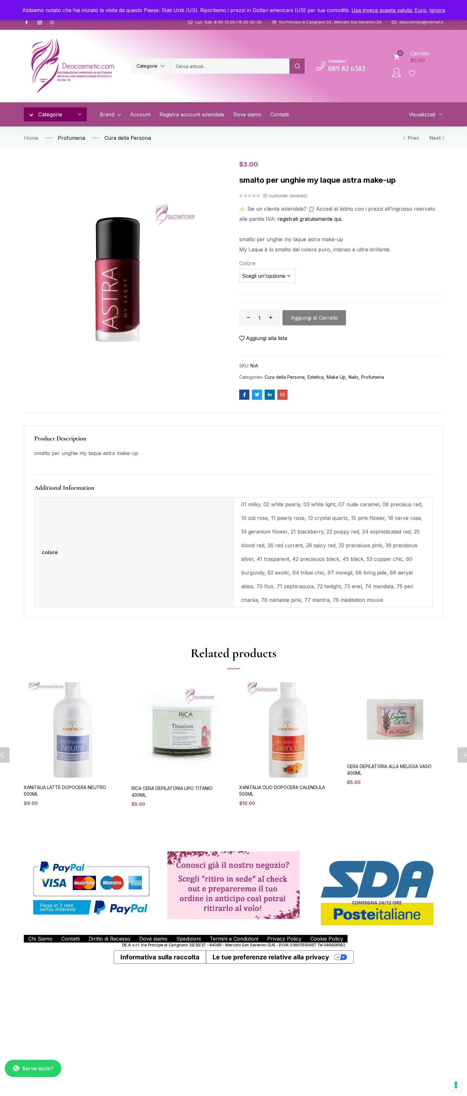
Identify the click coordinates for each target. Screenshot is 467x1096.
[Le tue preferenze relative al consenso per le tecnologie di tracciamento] (456, 1085)
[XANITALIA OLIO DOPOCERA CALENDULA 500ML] (287, 730)
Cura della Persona (128, 138)
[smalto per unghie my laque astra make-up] (244, 395)
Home (31, 138)
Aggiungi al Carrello (314, 318)
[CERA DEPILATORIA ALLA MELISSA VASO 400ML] (395, 719)
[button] (151, 66)
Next (435, 138)
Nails (353, 377)
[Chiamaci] (320, 66)
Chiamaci (337, 61)
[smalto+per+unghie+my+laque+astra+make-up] (257, 395)
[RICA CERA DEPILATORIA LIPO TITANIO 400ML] (180, 730)
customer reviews (285, 195)
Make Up (336, 377)
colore (247, 263)
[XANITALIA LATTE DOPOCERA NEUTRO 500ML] (72, 730)
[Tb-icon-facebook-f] (27, 22)
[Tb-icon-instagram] (39, 22)
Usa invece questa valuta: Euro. (389, 10)
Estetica (316, 377)
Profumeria (71, 138)
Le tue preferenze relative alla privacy (271, 957)
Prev (413, 138)
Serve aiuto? (38, 1068)
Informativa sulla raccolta (160, 957)
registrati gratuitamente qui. (309, 219)
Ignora (437, 10)
